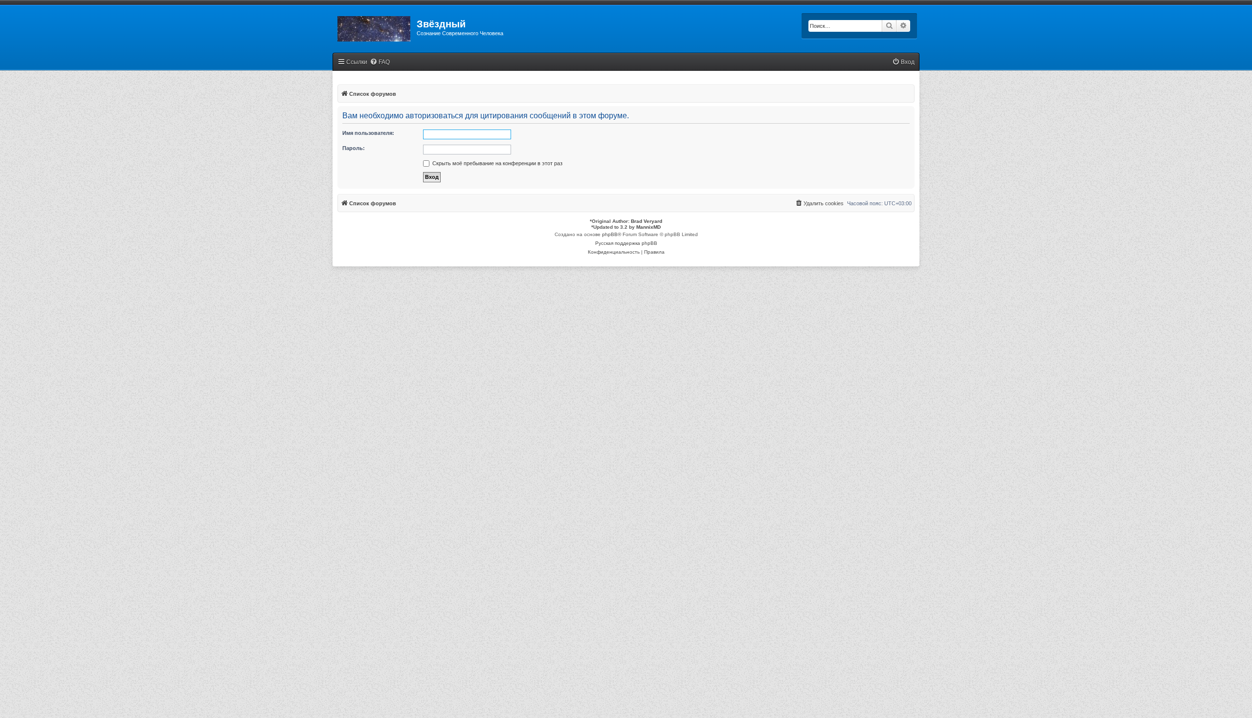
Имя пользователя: (368, 133)
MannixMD (648, 227)
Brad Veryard (646, 221)
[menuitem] (380, 62)
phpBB (610, 234)
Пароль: (353, 148)
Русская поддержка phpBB (626, 243)
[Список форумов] (375, 27)
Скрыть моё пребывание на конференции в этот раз (496, 163)
